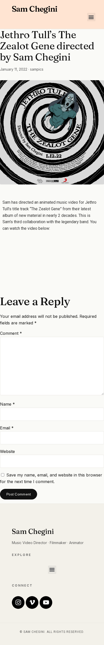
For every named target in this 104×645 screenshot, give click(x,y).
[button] (91, 17)
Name (7, 404)
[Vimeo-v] (32, 602)
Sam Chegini (35, 9)
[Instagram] (18, 602)
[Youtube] (46, 602)
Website (7, 451)
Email (7, 427)
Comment (11, 333)
